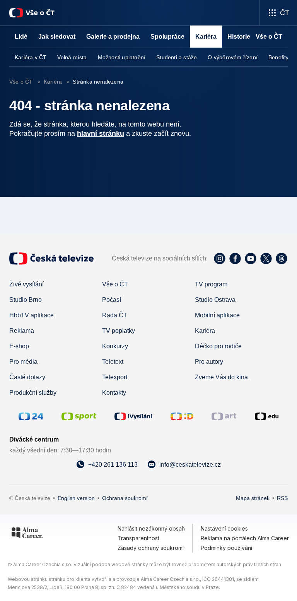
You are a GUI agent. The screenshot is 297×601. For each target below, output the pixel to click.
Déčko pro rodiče (218, 346)
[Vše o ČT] (32, 12)
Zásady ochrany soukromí (151, 547)
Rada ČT (114, 315)
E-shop (19, 346)
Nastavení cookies (224, 528)
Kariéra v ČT (30, 57)
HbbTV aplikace (31, 315)
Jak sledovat (56, 36)
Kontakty (114, 392)
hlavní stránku (100, 133)
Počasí (111, 299)
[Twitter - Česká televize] (266, 258)
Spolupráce (167, 36)
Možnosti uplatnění (122, 57)
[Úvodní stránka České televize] (51, 258)
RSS (282, 498)
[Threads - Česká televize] (281, 258)
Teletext (112, 361)
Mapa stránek (253, 498)
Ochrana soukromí (125, 498)
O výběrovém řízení (233, 57)
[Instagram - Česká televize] (219, 258)
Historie (238, 36)
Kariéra (53, 82)
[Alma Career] (27, 534)
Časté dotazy (27, 377)
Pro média (23, 361)
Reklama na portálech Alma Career (245, 538)
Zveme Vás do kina (221, 377)
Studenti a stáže (176, 57)
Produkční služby (32, 392)
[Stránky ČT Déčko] (182, 416)
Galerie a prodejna (113, 36)
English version (76, 498)
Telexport (114, 377)
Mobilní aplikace (217, 315)
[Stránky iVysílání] (133, 416)
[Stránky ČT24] (31, 416)
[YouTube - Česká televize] (250, 258)
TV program (211, 284)
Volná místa (72, 57)
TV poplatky (118, 330)
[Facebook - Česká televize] (235, 258)
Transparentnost (138, 538)
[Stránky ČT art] (224, 416)
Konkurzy (115, 346)
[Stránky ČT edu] (267, 416)
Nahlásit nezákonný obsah (151, 528)
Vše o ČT (21, 82)
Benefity (278, 57)
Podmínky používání (226, 547)
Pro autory (209, 361)
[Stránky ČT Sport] (78, 416)
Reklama (21, 330)
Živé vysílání (26, 284)
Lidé (21, 36)
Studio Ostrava (215, 299)
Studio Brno (25, 299)
